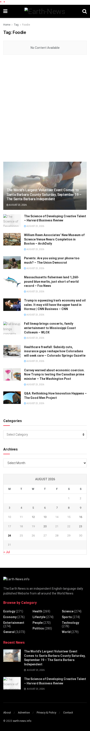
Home (6, 24)
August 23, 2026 (18, 205)
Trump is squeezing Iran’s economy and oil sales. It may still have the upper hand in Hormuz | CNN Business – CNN (55, 305)
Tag (16, 24)
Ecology (9, 611)
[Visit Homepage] (44, 11)
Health (37, 611)
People (38, 622)
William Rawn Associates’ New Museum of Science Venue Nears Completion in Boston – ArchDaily (54, 239)
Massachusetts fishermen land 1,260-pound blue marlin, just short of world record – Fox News (51, 281)
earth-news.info (22, 720)
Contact (68, 712)
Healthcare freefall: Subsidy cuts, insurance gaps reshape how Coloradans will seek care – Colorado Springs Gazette (54, 351)
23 (80, 526)
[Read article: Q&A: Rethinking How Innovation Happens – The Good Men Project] (12, 397)
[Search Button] (84, 11)
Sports (67, 617)
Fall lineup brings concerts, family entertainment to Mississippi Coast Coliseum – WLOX (50, 328)
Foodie (26, 24)
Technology (70, 622)
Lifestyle (39, 617)
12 (33, 517)
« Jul (6, 552)
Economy (10, 617)
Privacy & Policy (46, 712)
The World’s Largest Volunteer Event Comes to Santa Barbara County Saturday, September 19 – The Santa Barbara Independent (44, 194)
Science (67, 611)
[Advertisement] (45, 108)
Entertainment (13, 622)
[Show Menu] (5, 11)
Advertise (24, 712)
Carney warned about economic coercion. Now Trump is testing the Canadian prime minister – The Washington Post (54, 374)
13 (45, 517)
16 (80, 517)
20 (45, 526)
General (9, 632)
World (66, 632)
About (7, 712)
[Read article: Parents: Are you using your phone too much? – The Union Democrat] (12, 262)
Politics (38, 628)
